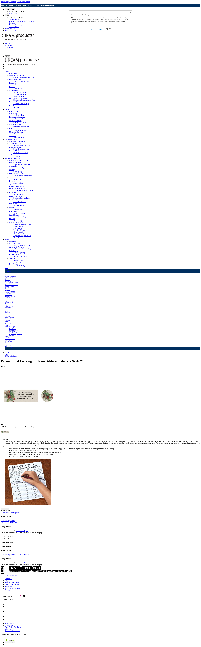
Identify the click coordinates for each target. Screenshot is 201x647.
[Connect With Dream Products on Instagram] (19, 597)
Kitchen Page (13, 111)
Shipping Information (12, 582)
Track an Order (14, 27)
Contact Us (8, 579)
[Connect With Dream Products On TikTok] (23, 597)
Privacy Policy (10, 625)
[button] (107, 29)
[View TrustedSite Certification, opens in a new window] (10, 642)
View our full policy (22, 531)
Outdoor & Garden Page (17, 141)
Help (7, 15)
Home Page (13, 73)
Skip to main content (23, 2)
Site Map (8, 629)
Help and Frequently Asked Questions (21, 21)
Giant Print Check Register (10, 513)
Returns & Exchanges (16, 25)
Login (11, 47)
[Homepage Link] (17, 40)
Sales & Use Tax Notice (13, 627)
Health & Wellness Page (17, 187)
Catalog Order (10, 9)
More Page (12, 241)
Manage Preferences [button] (96, 29)
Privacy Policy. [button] (86, 22)
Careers (7, 590)
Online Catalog (14, 13)
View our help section (8, 521)
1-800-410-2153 (14, 19)
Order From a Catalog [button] (16, 11)
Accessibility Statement (8, 2)
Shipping (12, 23)
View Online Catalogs (12, 588)
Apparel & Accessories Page (18, 160)
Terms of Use (9, 623)
